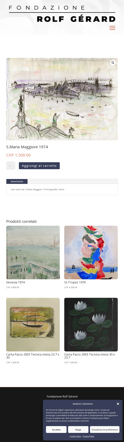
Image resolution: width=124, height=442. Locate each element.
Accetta (56, 429)
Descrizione (17, 181)
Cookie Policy (75, 436)
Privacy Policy (88, 436)
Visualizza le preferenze (105, 429)
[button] (117, 403)
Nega (78, 429)
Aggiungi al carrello (39, 166)
